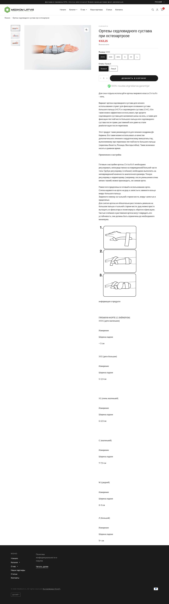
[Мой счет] (157, 9)
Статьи (109, 10)
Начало (7, 18)
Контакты (119, 10)
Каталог (72, 10)
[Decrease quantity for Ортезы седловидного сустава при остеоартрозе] (100, 78)
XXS (110, 57)
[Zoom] (86, 29)
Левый (113, 69)
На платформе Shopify (51, 589)
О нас (83, 10)
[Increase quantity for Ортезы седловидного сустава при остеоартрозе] (107, 78)
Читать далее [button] (42, 566)
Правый (104, 69)
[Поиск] (152, 9)
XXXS (103, 57)
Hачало (63, 10)
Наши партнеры (96, 10)
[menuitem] (63, 9)
